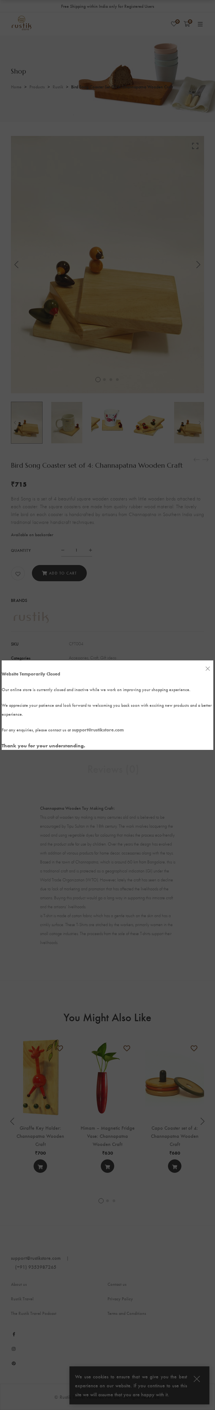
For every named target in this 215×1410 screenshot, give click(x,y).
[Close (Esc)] (207, 668)
